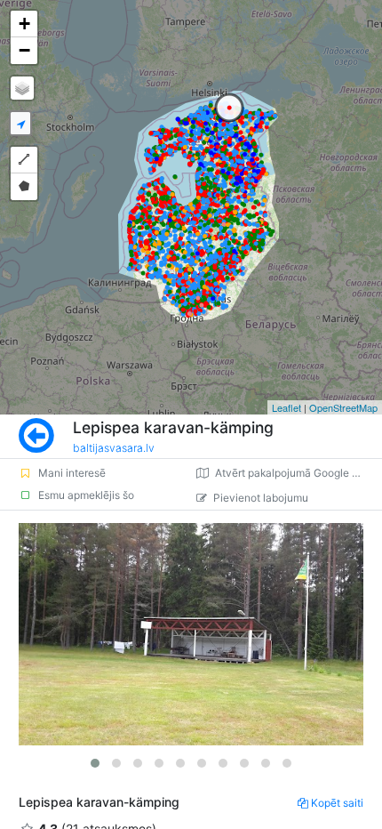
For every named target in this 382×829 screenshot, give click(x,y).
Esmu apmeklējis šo (86, 495)
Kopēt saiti (337, 802)
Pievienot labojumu (260, 497)
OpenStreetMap (343, 407)
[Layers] (22, 88)
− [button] (24, 50)
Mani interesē (72, 472)
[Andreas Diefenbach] (191, 634)
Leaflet (286, 407)
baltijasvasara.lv (114, 448)
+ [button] (24, 23)
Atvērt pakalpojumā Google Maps (297, 472)
